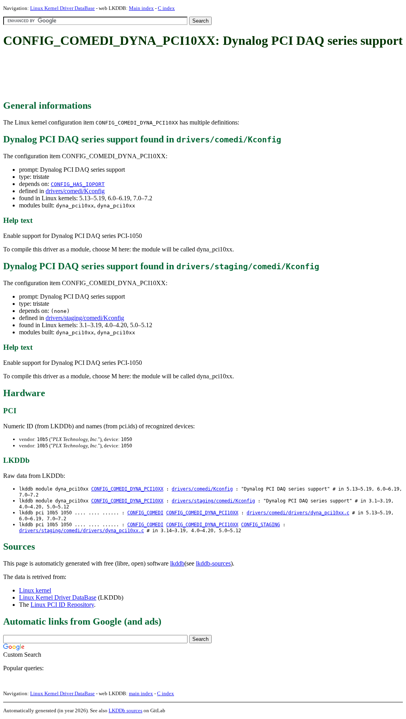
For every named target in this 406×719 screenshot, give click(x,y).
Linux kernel (35, 590)
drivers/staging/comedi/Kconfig (85, 317)
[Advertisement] (147, 74)
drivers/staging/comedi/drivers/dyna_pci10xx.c (81, 530)
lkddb (177, 563)
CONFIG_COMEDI (145, 513)
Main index (141, 8)
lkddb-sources (213, 563)
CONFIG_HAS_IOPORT (78, 184)
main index (141, 693)
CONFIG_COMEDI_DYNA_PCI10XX (127, 489)
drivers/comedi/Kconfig (75, 191)
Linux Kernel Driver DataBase (62, 8)
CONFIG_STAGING (260, 524)
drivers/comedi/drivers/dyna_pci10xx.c (298, 513)
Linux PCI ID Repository (62, 604)
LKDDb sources (125, 710)
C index (166, 8)
